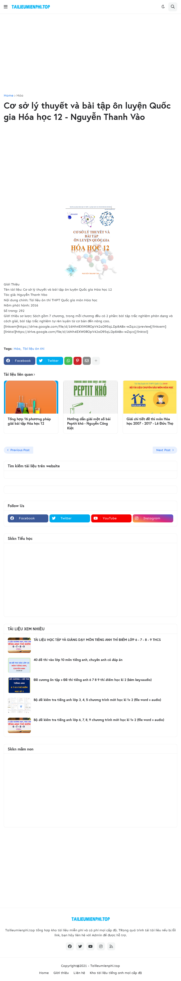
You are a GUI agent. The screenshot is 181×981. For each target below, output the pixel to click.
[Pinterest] (78, 361)
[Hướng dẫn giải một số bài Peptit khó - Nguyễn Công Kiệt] (90, 397)
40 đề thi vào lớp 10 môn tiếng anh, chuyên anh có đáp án (78, 660)
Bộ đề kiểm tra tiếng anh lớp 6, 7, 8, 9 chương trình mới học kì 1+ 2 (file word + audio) (99, 720)
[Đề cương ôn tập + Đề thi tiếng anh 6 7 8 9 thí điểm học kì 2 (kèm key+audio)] (19, 685)
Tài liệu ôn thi (33, 349)
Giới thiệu (61, 973)
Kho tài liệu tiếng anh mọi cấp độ (116, 973)
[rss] (111, 946)
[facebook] (70, 946)
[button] (5, 7)
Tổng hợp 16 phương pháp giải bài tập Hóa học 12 (29, 421)
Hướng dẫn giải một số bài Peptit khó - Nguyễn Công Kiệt (89, 423)
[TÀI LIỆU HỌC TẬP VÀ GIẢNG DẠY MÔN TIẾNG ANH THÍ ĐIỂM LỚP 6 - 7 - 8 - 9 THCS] (19, 645)
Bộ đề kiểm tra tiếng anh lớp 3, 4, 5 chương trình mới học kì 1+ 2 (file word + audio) (97, 700)
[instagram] (101, 946)
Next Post (163, 450)
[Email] (87, 361)
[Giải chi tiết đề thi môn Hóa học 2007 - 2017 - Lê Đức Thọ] (150, 397)
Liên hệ (79, 973)
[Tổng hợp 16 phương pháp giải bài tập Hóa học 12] (31, 397)
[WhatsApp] (68, 361)
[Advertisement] (90, 54)
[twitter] (80, 946)
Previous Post (20, 450)
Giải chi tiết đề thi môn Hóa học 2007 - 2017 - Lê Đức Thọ (150, 421)
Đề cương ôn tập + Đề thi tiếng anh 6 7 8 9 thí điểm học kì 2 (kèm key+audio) (93, 680)
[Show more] (96, 361)
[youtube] (90, 946)
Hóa (19, 95)
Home (8, 95)
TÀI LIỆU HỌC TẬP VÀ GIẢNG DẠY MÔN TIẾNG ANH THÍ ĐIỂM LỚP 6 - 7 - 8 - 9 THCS (97, 640)
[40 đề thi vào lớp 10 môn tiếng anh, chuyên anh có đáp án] (19, 665)
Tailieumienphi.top (105, 966)
